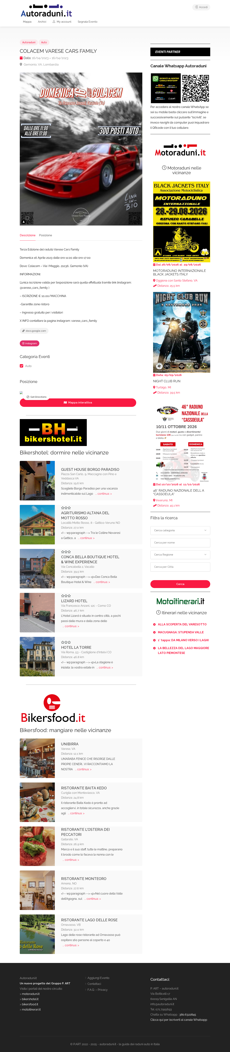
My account (63, 21)
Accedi (203, 7)
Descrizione (28, 235)
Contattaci (94, 984)
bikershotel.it (30, 999)
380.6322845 (187, 1014)
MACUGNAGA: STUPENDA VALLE (181, 632)
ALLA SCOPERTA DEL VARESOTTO (182, 624)
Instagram (31, 343)
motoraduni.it (30, 994)
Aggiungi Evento (98, 978)
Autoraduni (28, 42)
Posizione (45, 235)
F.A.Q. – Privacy (98, 989)
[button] (180, 530)
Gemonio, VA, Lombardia (41, 64)
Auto (44, 42)
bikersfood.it (30, 1004)
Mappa (27, 21)
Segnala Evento (87, 21)
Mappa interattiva (80, 402)
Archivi (42, 21)
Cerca (180, 584)
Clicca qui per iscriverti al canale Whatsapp (178, 1019)
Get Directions (38, 397)
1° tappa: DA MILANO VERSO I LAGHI (183, 640)
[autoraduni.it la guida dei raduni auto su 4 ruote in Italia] (46, 10)
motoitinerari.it (31, 1009)
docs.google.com (35, 330)
